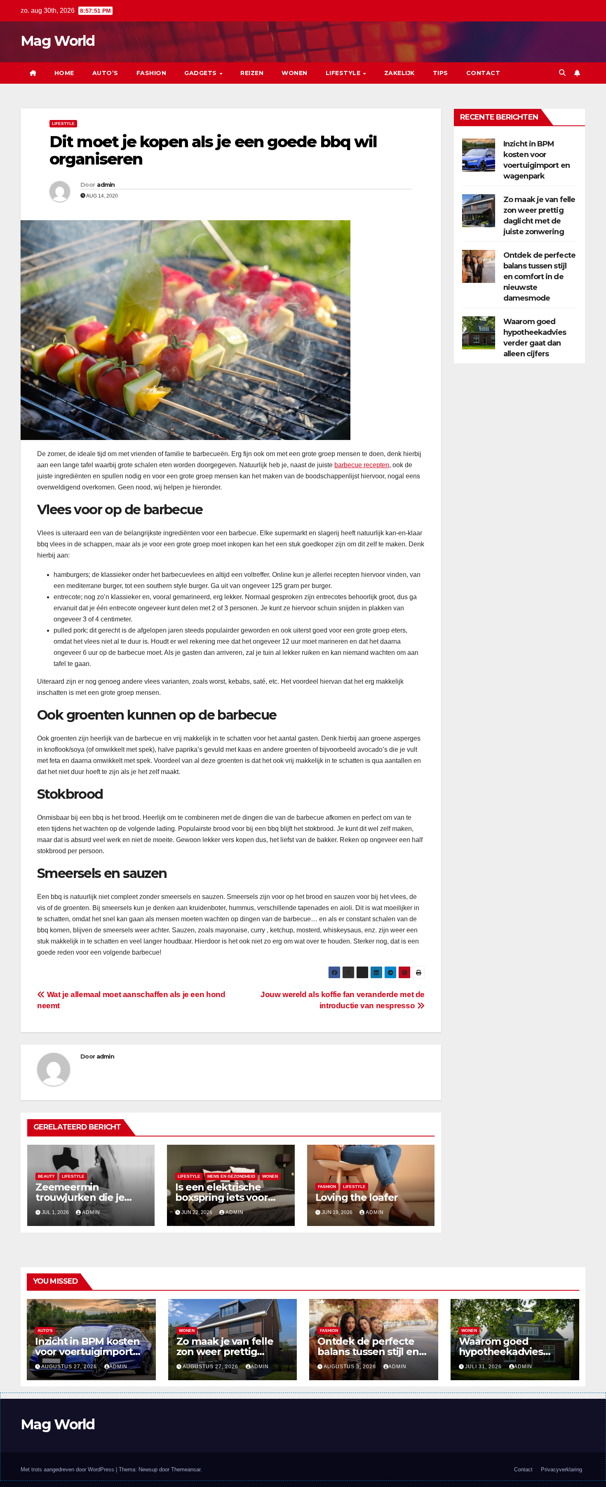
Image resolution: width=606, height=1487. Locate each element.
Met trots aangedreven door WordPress (68, 1469)
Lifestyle (344, 73)
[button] (562, 72)
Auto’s (105, 73)
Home (64, 73)
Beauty (46, 1176)
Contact (483, 73)
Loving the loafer (356, 1197)
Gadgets (201, 73)
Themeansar (185, 1469)
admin (106, 184)
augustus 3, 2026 (351, 1366)
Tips (440, 73)
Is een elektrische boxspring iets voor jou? (221, 1197)
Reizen (251, 73)
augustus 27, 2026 (70, 1366)
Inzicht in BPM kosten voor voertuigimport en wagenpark (87, 1351)
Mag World (58, 40)
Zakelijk (399, 73)
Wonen (295, 73)
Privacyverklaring (561, 1469)
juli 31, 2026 (484, 1366)
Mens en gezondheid (231, 1176)
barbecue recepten (361, 464)
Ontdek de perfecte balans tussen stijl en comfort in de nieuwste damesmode (539, 277)
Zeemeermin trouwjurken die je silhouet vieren (79, 1197)
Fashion (151, 73)
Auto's (45, 1330)
